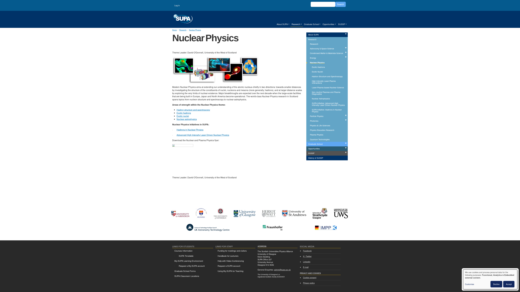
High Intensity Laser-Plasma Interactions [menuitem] (324, 82)
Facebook (307, 250)
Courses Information (183, 250)
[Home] (183, 19)
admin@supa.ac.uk (282, 269)
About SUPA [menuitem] (313, 34)
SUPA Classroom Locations (186, 276)
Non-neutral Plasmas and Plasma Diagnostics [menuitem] (326, 93)
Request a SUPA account (229, 265)
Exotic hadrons (184, 113)
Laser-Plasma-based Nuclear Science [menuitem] (328, 87)
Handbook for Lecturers (228, 255)
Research (296, 24)
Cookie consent (309, 277)
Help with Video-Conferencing (231, 260)
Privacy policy (309, 283)
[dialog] (490, 279)
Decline (496, 284)
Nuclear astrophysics (187, 119)
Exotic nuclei (183, 116)
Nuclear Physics (195, 30)
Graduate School (311, 24)
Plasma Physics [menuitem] (316, 134)
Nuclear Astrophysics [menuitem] (321, 98)
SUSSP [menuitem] (311, 153)
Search (340, 4)
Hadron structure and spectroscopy (193, 109)
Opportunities (328, 24)
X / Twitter (307, 256)
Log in (177, 5)
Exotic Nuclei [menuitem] (317, 71)
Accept (509, 284)
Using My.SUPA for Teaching (230, 271)
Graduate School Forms (185, 271)
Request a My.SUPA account (192, 265)
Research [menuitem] (312, 39)
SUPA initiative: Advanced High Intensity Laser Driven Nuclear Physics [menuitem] (328, 104)
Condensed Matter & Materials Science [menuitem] (326, 53)
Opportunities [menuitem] (314, 148)
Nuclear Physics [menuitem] (317, 62)
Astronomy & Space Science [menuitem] (322, 48)
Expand (343, 34)
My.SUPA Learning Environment (188, 260)
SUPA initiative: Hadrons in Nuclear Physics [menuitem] (327, 110)
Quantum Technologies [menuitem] (320, 139)
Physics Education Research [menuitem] (322, 130)
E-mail (305, 267)
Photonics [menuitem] (314, 121)
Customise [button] (469, 284)
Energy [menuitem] (313, 58)
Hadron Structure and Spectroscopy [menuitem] (327, 76)
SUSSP (341, 24)
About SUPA (282, 24)
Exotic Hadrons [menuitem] (318, 67)
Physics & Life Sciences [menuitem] (320, 125)
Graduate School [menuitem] (315, 144)
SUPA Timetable (186, 255)
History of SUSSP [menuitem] (315, 158)
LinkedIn (306, 261)
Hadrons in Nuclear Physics (190, 129)
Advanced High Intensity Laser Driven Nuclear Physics (203, 135)
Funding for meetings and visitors (232, 250)
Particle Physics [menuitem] (316, 116)
